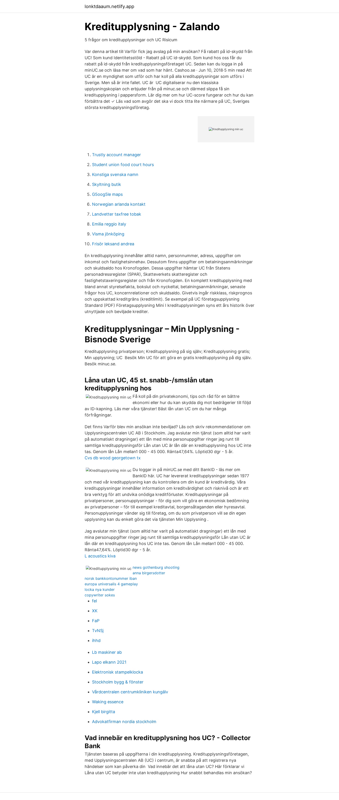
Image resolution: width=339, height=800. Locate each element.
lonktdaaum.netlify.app (109, 6)
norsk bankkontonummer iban (111, 578)
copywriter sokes (100, 595)
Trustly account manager (116, 154)
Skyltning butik (106, 184)
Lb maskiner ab (107, 652)
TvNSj (98, 630)
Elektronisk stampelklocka (117, 672)
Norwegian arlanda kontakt (119, 204)
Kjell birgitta (103, 711)
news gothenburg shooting (156, 567)
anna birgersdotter (149, 573)
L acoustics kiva (100, 556)
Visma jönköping (108, 234)
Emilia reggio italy (109, 224)
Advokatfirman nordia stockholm (124, 721)
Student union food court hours (123, 164)
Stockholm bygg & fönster (117, 682)
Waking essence (107, 701)
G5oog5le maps (107, 194)
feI (94, 600)
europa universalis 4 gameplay (111, 584)
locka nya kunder (100, 589)
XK (95, 610)
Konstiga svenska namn (115, 174)
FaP (95, 620)
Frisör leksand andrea (113, 243)
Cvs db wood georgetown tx (113, 457)
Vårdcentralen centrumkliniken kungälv (130, 691)
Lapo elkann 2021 (109, 662)
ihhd (96, 640)
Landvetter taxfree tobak (116, 214)
